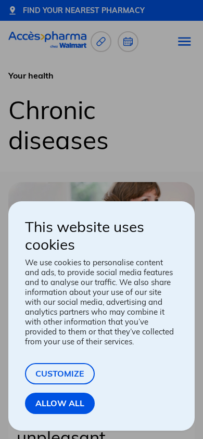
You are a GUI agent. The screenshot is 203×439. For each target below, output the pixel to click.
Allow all (59, 403)
